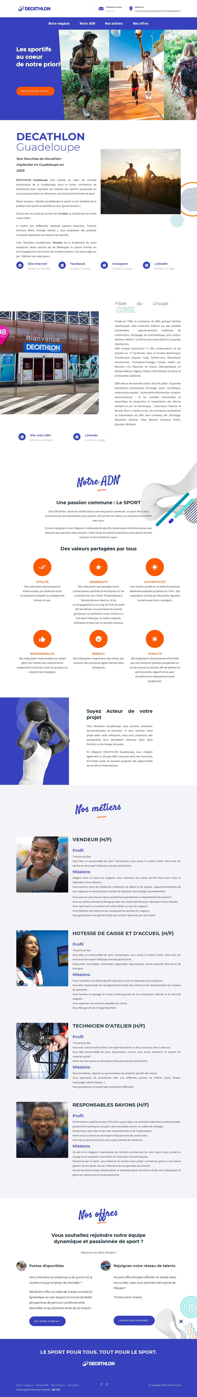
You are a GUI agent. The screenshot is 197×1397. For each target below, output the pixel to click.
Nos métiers (58, 1385)
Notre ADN (42, 1385)
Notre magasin (24, 1385)
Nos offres (73, 1385)
